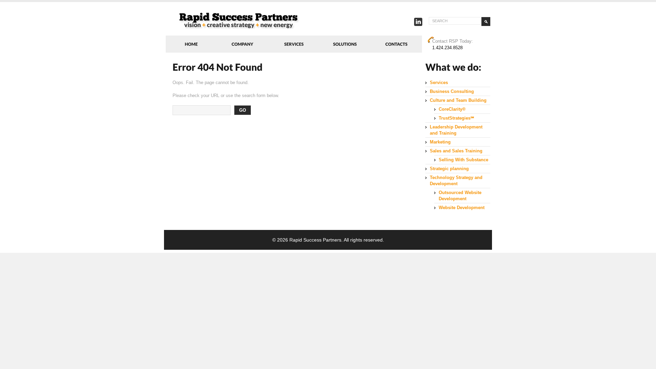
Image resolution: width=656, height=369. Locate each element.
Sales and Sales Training (456, 150)
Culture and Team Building (458, 100)
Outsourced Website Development (460, 195)
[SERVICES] (293, 44)
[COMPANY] (242, 44)
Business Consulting (452, 91)
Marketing (440, 142)
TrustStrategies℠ (456, 118)
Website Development (461, 207)
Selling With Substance (463, 159)
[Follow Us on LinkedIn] (418, 23)
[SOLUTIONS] (345, 44)
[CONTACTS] (396, 44)
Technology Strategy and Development (456, 180)
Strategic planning (449, 168)
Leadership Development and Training (456, 130)
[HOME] (191, 44)
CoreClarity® (452, 109)
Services (439, 82)
